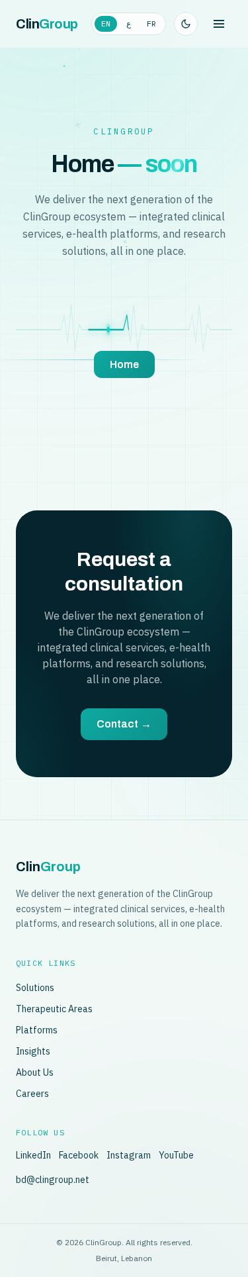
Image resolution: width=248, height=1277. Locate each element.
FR (151, 23)
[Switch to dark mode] (186, 24)
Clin (47, 24)
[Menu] (219, 24)
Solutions (35, 988)
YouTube (176, 1155)
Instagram (128, 1155)
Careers (32, 1094)
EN (105, 23)
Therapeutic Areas (54, 1009)
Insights (33, 1051)
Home (124, 364)
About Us (35, 1072)
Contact (124, 724)
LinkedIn (33, 1155)
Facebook (79, 1155)
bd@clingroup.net (52, 1180)
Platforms (37, 1030)
